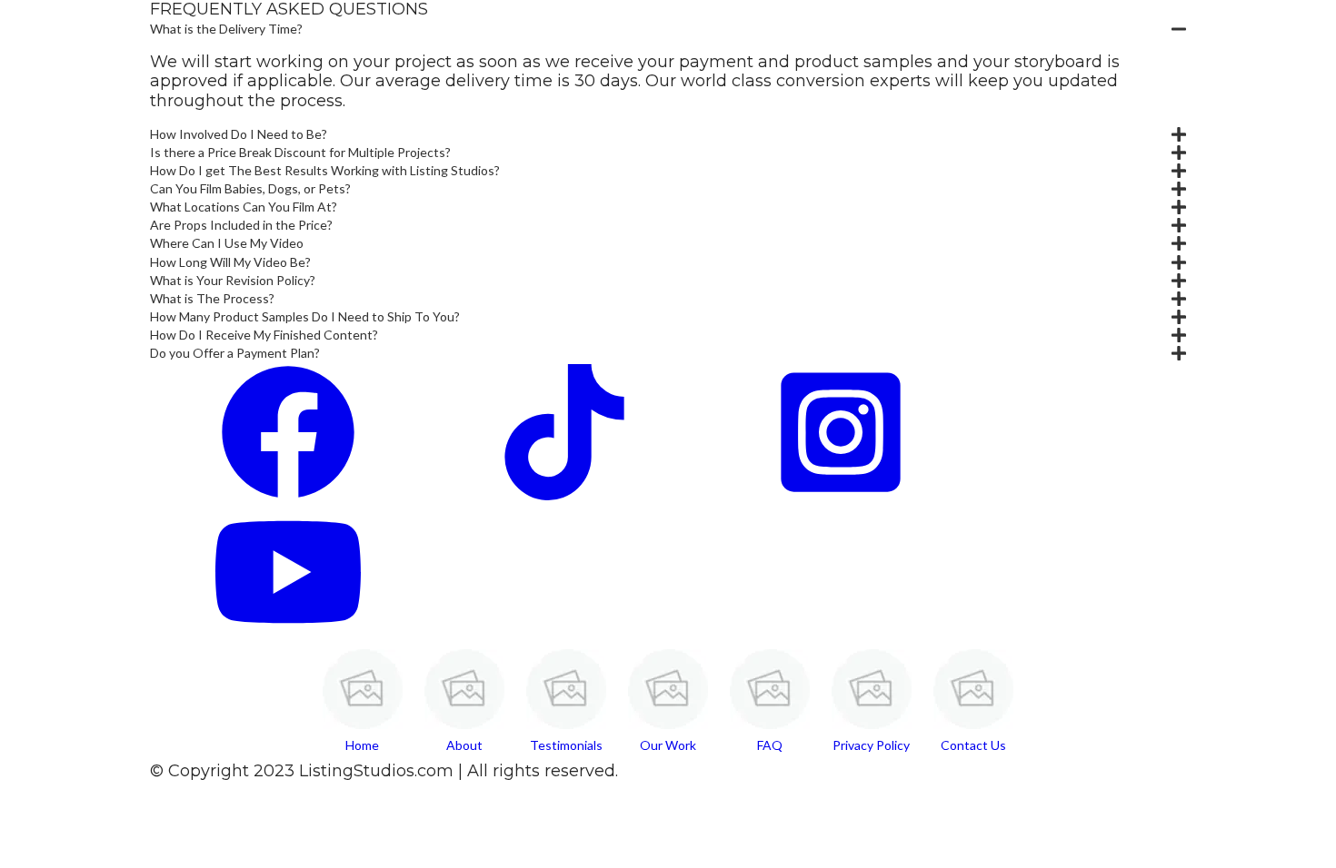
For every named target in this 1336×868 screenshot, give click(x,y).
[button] (668, 29)
